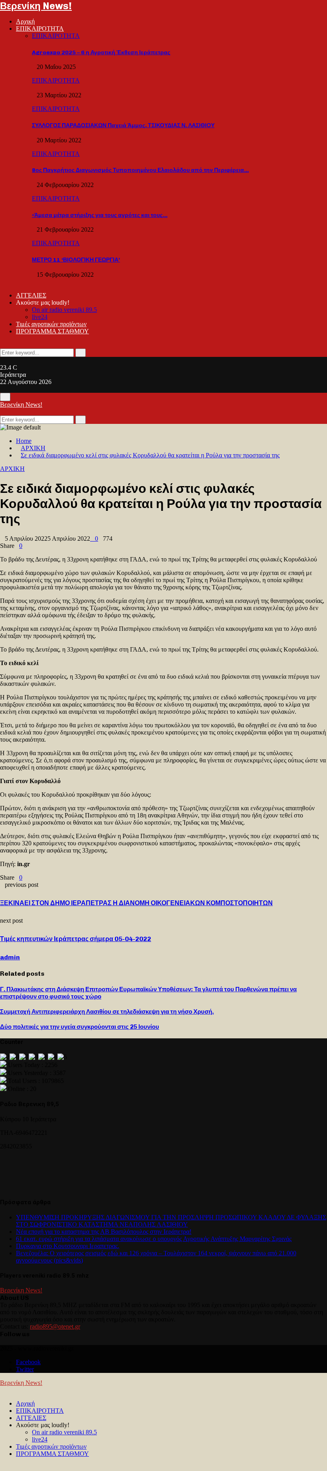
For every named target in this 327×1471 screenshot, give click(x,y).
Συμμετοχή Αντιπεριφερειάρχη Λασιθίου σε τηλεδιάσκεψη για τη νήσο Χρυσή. (107, 1011)
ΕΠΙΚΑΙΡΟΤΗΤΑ (40, 28)
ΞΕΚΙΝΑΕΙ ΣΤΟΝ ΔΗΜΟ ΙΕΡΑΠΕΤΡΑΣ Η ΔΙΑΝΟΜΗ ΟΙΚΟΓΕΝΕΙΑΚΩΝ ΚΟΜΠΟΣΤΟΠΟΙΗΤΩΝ (136, 903)
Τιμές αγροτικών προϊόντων (51, 324)
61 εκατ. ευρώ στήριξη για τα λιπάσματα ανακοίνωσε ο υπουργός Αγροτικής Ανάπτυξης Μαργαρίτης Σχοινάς (154, 1238)
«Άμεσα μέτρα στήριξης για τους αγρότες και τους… (99, 215)
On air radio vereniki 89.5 (64, 309)
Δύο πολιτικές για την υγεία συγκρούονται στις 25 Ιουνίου (79, 1026)
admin (10, 957)
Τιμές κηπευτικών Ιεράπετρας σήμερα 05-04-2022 (75, 939)
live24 (39, 316)
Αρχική (25, 21)
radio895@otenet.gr (55, 1326)
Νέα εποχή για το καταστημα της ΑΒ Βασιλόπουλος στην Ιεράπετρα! (103, 1231)
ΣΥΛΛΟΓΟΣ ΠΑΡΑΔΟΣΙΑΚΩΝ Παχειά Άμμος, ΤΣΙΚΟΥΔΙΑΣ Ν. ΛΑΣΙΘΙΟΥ (123, 125)
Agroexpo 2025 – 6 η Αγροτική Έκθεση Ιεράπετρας (101, 52)
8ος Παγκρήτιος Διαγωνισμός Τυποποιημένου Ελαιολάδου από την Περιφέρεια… (140, 170)
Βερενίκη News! (36, 6)
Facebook (28, 1362)
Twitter (25, 1369)
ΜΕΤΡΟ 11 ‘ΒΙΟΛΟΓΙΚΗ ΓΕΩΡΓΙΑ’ (76, 259)
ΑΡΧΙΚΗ (12, 468)
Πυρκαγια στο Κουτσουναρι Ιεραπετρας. (67, 1246)
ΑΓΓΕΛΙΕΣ (31, 295)
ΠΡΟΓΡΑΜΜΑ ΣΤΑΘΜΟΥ (52, 331)
